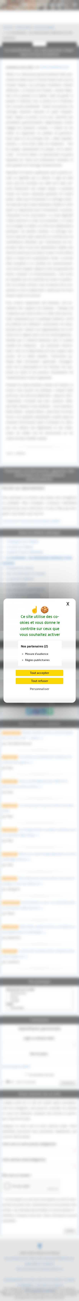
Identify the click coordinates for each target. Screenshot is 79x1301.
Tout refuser (39, 681)
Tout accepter (39, 673)
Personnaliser (39, 689)
